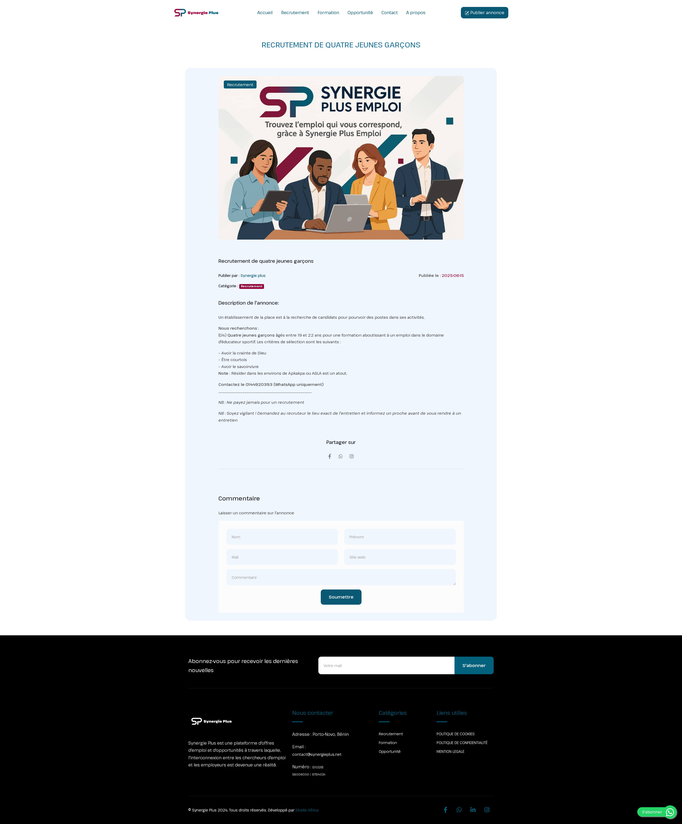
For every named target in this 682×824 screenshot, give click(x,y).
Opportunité (360, 12)
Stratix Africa (306, 810)
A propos (415, 12)
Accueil (265, 12)
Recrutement (295, 12)
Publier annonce (486, 12)
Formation (328, 12)
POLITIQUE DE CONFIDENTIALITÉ (462, 742)
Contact (389, 12)
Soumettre (341, 597)
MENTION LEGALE (450, 751)
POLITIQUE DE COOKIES (456, 733)
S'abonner (474, 665)
